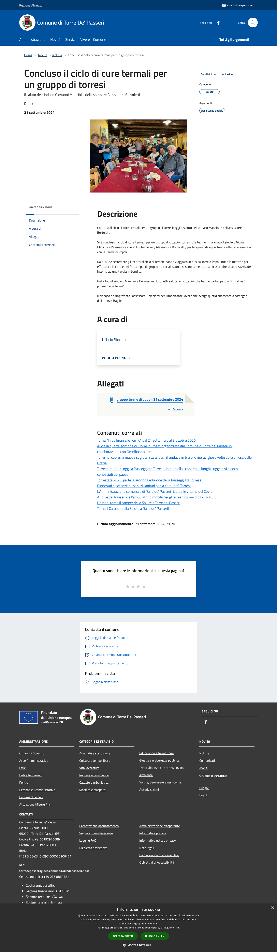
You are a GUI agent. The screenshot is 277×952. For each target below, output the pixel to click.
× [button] (272, 907)
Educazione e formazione (156, 753)
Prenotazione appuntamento (99, 825)
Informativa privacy (152, 833)
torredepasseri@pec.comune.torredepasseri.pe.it (54, 870)
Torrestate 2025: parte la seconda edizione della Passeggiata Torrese (149, 480)
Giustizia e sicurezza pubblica (159, 760)
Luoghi (204, 787)
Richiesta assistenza (93, 847)
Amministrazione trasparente (159, 825)
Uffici (22, 767)
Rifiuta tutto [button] (154, 936)
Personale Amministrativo (37, 789)
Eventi (203, 795)
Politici (24, 782)
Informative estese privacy (158, 840)
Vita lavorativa (89, 767)
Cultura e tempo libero (94, 760)
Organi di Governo (31, 753)
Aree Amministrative (33, 760)
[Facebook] (217, 22)
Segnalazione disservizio (96, 833)
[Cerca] (253, 22)
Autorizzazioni (149, 789)
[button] (138, 945)
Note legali (146, 847)
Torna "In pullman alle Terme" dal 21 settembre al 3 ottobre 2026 (146, 440)
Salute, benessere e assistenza (160, 782)
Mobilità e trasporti (92, 789)
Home (28, 55)
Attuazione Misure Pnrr (35, 804)
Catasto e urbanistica (93, 782)
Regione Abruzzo (30, 5)
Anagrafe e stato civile (94, 753)
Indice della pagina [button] (40, 207)
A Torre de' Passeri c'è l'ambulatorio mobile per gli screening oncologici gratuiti (156, 497)
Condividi (207, 74)
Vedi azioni (227, 74)
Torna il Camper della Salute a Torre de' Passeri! (133, 508)
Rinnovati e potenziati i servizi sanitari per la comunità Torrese (144, 485)
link (177, 927)
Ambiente (146, 774)
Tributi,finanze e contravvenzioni (162, 767)
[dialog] (138, 928)
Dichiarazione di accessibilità (159, 855)
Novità (42, 55)
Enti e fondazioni (30, 775)
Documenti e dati (31, 797)
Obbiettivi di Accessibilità (156, 862)
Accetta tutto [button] (123, 936)
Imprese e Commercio (94, 775)
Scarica (178, 409)
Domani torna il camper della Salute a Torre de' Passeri (138, 503)
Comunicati (207, 760)
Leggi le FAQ (87, 840)
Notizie (57, 55)
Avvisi (203, 767)
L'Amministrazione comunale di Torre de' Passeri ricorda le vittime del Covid (155, 491)
